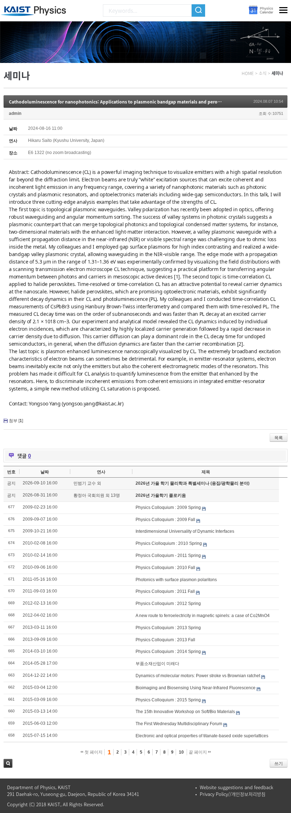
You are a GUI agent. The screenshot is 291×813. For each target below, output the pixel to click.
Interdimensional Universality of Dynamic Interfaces (185, 531)
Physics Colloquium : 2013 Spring (168, 627)
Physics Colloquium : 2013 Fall (165, 639)
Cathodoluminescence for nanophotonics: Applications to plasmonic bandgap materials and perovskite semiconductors (137, 102)
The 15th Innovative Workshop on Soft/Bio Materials (185, 711)
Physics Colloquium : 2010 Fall (165, 567)
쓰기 (278, 763)
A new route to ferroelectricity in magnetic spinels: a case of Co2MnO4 (203, 615)
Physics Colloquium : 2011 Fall (165, 591)
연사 (101, 471)
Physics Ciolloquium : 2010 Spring (169, 543)
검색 (8, 763)
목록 (278, 437)
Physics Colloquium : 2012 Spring (168, 603)
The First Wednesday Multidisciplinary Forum (179, 723)
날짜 (44, 471)
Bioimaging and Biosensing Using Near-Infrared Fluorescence (196, 687)
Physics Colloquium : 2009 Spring (168, 507)
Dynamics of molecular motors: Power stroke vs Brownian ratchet (198, 675)
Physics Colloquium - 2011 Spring (168, 555)
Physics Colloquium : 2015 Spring (168, 699)
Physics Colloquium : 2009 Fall (165, 519)
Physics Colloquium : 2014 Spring (168, 651)
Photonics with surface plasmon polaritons (176, 579)
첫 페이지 (93, 752)
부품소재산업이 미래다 (157, 663)
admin (15, 113)
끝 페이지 (198, 752)
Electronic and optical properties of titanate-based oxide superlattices (202, 735)
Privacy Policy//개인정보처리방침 (232, 794)
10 (181, 752)
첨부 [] (16, 420)
